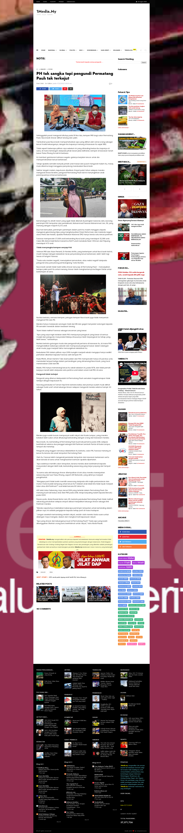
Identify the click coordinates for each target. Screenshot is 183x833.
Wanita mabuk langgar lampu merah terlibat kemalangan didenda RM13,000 (135, 501)
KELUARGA (131, 644)
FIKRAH (121, 644)
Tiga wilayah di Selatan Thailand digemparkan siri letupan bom (75, 768)
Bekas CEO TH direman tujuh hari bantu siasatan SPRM (136, 675)
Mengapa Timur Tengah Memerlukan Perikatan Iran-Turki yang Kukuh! (80, 699)
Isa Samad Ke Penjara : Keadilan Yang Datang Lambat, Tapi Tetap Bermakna (80, 708)
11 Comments (140, 416)
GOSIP (134, 630)
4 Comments (140, 111)
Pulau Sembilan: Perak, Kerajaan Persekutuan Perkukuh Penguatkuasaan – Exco (75, 805)
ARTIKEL (121, 598)
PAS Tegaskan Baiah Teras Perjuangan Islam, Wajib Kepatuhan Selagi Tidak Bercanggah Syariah (52, 698)
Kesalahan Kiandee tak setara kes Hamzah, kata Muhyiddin (47, 817)
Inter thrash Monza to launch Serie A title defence (104, 769)
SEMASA (130, 590)
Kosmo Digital (99, 783)
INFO (138, 637)
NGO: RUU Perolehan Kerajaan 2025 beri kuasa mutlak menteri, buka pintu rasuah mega (52, 733)
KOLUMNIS (116, 50)
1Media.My (46, 11)
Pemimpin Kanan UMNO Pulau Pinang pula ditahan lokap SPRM (75, 815)
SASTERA (133, 634)
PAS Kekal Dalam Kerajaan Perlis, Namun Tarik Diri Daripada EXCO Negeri (52, 708)
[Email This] (70, 88)
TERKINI (135, 575)
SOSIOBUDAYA (91, 50)
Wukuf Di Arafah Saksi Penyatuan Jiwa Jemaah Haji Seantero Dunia (79, 752)
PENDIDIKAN (123, 601)
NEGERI (121, 579)
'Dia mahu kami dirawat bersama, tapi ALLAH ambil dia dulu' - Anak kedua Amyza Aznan (108, 745)
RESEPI (141, 644)
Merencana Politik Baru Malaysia (132, 181)
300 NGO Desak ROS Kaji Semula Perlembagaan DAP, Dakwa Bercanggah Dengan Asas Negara (51, 723)
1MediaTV (122, 583)
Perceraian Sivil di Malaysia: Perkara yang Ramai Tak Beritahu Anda (48, 808)
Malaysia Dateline (72, 802)
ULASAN (137, 619)
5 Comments (140, 120)
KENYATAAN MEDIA (125, 616)
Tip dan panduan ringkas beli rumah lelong (136, 107)
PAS (120, 590)
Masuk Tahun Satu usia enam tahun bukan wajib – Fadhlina (108, 698)
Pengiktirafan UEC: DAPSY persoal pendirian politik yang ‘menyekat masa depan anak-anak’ (107, 707)
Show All (59, 822)
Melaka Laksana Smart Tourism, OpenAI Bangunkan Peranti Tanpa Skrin (107, 684)
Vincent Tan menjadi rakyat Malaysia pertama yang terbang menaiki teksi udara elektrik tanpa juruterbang (76, 777)
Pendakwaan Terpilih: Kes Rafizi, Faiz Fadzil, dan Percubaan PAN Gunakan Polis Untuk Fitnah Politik (137, 436)
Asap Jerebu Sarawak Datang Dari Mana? (103, 777)
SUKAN (134, 583)
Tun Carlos (70, 812)
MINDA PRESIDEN (124, 619)
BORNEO (133, 598)
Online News (42, 796)
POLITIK (72, 50)
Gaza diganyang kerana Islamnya (131, 220)
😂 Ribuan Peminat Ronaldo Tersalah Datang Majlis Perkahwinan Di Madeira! (48, 799)
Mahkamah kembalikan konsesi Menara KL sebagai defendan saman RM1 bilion (135, 683)
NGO (81, 50)
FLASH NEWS (123, 558)
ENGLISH (121, 609)
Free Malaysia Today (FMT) (103, 766)
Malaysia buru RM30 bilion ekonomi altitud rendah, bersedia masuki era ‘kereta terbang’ (48, 779)
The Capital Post (72, 784)
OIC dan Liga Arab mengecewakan (137, 225)
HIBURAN (133, 609)
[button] (136, 50)
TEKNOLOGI (129, 50)
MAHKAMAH (123, 594)
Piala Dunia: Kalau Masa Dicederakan (52, 682)
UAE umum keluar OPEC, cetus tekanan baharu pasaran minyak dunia (136, 720)
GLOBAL (62, 50)
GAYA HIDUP (105, 50)
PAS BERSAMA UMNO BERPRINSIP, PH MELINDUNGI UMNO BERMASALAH (138, 237)
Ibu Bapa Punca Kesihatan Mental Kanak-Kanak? (80, 744)
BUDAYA (121, 637)
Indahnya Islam (130, 696)
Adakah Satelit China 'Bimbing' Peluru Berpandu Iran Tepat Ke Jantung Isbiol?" (80, 685)
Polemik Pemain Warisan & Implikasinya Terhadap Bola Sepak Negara (108, 730)
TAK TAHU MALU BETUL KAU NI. (103, 797)
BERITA (135, 563)
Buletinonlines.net (100, 791)
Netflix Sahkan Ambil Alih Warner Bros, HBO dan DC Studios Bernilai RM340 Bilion (108, 753)
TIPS (139, 623)
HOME (43, 50)
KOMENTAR (122, 571)
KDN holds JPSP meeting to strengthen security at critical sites (75, 786)
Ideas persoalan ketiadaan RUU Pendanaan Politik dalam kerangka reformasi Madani (136, 729)
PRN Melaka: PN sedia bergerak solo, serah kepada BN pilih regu (131, 273)
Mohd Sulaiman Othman (46, 814)
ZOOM (50, 69)
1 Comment (140, 486)
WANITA (137, 627)
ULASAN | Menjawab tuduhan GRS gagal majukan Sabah (134, 448)
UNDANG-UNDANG (135, 605)
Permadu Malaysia (72, 774)
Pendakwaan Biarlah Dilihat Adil (135, 705)
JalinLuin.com (70, 792)
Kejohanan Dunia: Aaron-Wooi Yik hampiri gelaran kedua (104, 785)
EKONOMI (133, 579)
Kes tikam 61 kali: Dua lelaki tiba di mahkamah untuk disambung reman (137, 479)
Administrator (71, 1)
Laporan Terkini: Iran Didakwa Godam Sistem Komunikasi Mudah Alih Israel (108, 675)
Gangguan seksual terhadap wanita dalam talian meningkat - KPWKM (135, 753)
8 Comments (140, 104)
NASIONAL (51, 50)
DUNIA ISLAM (123, 630)
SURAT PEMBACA (124, 627)
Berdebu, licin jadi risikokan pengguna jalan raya (102, 804)
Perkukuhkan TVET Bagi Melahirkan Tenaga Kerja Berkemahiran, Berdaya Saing (76, 795)
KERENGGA (70, 766)
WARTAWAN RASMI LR (102, 796)
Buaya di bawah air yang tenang (50, 674)
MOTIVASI (122, 634)
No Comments (141, 495)
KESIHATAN (122, 575)
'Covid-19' (53, 1)
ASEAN (132, 640)
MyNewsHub (98, 775)
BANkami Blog (43, 768)
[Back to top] (178, 828)
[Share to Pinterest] (64, 88)
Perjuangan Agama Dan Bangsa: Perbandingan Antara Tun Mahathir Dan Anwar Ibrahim (138, 256)
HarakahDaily (98, 802)
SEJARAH (121, 612)
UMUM (132, 612)
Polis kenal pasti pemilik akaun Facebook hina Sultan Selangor (136, 490)
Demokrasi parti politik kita (137, 413)
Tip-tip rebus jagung (135, 117)
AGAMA (135, 586)
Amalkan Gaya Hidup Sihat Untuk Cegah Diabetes (51, 754)
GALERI (121, 623)
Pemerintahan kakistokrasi (135, 244)
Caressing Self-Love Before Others (135, 743)
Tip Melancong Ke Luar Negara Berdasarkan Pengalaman (135, 97)
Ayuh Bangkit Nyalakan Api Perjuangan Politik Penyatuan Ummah (79, 730)
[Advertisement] (91, 33)
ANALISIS (43, 69)
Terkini (45, 1)
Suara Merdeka (43, 776)
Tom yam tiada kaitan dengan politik (135, 458)
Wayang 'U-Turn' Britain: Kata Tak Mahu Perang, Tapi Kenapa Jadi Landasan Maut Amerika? (80, 676)
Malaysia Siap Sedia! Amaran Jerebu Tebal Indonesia (48, 770)
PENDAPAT (136, 601)
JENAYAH (136, 594)
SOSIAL (131, 623)
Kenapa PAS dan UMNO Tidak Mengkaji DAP (136, 424)
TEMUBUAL (122, 640)
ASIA (130, 637)
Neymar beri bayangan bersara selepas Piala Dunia (108, 722)
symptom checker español (128, 814)
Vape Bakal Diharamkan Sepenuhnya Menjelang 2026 (52, 746)
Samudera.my (42, 806)
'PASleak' (61, 1)
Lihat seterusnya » (123, 127)
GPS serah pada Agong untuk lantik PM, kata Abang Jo (67, 577)
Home (38, 1)
